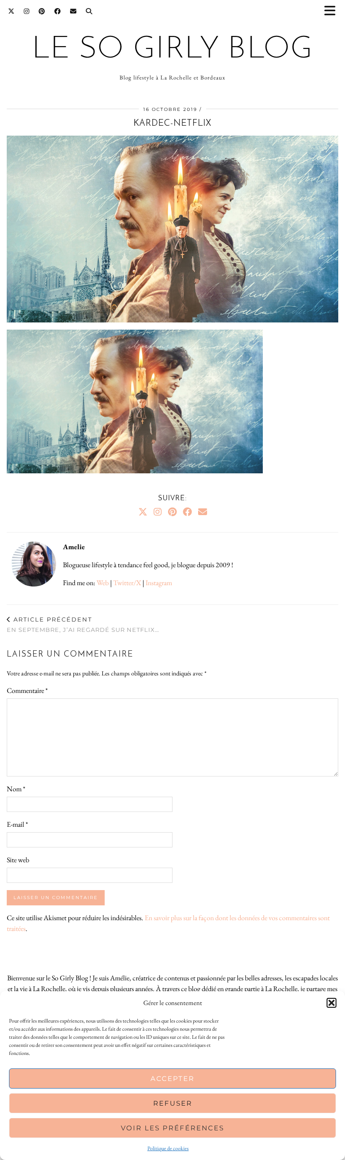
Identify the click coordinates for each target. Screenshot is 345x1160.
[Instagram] (27, 11)
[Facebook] (57, 11)
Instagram (159, 582)
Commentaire (27, 690)
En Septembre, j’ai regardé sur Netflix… (83, 624)
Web (103, 582)
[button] (333, 11)
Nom (16, 789)
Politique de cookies (168, 1148)
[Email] (73, 11)
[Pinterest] (42, 11)
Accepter (172, 1078)
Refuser (172, 1103)
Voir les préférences (172, 1128)
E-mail (17, 824)
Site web (18, 859)
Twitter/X (127, 582)
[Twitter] (11, 11)
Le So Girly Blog (172, 49)
